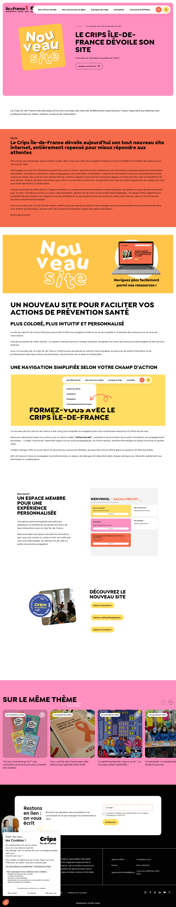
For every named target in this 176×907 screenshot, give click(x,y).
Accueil (78, 26)
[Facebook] (150, 892)
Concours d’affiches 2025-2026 (148, 872)
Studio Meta (94, 903)
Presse (115, 865)
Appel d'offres (118, 859)
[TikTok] (155, 892)
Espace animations (103, 605)
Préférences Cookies (77, 892)
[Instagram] (145, 892)
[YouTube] (165, 892)
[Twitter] (169, 892)
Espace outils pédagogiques (107, 617)
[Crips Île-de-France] (24, 9)
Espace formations (103, 629)
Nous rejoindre (143, 865)
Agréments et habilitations (123, 872)
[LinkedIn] (160, 892)
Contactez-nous (143, 859)
